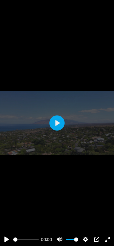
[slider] (26, 240)
